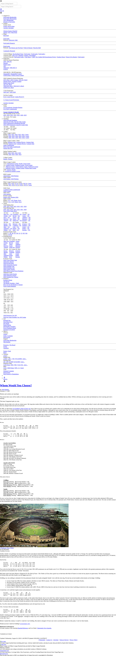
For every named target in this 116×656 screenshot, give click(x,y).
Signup (5, 32)
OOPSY (5, 69)
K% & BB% (18, 359)
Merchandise (6, 342)
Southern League (19, 165)
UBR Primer (10, 368)
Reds (14, 230)
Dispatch (21, 55)
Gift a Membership (8, 20)
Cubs (14, 227)
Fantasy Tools (7, 351)
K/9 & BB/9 (17, 362)
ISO (13, 359)
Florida (14, 169)
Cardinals (15, 225)
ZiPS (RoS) (6, 80)
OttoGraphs (81, 57)
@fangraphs (42, 640)
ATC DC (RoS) (7, 84)
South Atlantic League (22, 166)
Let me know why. (25, 623)
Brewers (15, 224)
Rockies (24, 230)
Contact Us (49, 640)
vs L (9, 200)
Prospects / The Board (9, 345)
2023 (11, 115)
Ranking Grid (11, 142)
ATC (4, 66)
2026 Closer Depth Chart (10, 260)
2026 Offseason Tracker (9, 275)
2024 (8, 115)
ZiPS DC (9, 61)
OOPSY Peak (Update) (17, 75)
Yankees (6, 220)
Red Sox (6, 219)
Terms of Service (64, 640)
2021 (18, 115)
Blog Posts (14, 32)
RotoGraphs (6, 46)
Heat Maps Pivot (7, 322)
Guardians (15, 214)
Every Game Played (8, 97)
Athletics (24, 217)
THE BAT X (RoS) (18, 86)
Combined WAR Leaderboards (11, 189)
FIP (4, 362)
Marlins (6, 225)
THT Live (15, 55)
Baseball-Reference (23, 628)
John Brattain (5, 389)
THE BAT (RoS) (8, 86)
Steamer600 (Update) (16, 74)
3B (17, 233)
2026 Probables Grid (9, 268)
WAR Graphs (7, 191)
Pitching (10, 159)
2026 (9, 134)
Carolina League (19, 168)
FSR (15, 365)
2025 (4, 115)
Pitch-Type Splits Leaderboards (11, 147)
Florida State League (30, 168)
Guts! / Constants (8, 336)
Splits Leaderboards (8, 145)
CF (21, 233)
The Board (6, 281)
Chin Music (28, 57)
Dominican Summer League (12, 171)
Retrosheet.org (4, 653)
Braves (5, 224)
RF (24, 233)
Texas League (28, 165)
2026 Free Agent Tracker (10, 274)
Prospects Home (7, 280)
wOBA (5, 359)
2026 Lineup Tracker (9, 269)
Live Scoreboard (7, 107)
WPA (16, 368)
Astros (24, 216)
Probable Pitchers (17, 107)
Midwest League (10, 166)
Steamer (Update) (16, 81)
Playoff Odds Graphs (20, 122)
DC (11, 214)
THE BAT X (13, 67)
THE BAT (6, 67)
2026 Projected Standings (10, 120)
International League (12, 163)
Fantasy (26, 55)
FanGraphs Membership (9, 17)
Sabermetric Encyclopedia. (44, 628)
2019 (25, 115)
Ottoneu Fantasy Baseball (10, 31)
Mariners (24, 219)
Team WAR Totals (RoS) (10, 211)
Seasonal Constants (8, 371)
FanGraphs (6, 38)
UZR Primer (6, 365)
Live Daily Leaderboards (10, 109)
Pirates (14, 228)
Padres (24, 228)
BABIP (11, 362)
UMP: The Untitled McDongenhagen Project (44, 57)
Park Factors (6, 337)
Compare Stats (30, 142)
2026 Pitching (15, 176)
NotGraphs (27, 54)
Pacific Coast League (24, 163)
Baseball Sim (6, 320)
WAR (4, 368)
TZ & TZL (20, 365)
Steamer (5, 63)
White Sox (15, 220)
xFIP (7, 362)
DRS (12, 365)
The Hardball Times (18, 54)
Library (5, 334)
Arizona (9, 169)
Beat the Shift (37, 48)
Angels (24, 214)
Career (27, 134)
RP (11, 235)
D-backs (24, 224)
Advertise (55, 640)
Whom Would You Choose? (16, 385)
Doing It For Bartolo (71, 57)
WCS (25, 183)
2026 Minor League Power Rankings (13, 271)
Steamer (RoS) (7, 81)
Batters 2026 (6, 197)
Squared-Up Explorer (9, 329)
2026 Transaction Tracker (10, 265)
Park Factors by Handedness (11, 374)
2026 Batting (6, 176)
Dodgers (24, 225)
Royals (14, 216)
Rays (5, 217)
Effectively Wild (13, 40)
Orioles (6, 216)
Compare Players (20, 142)
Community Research (9, 51)
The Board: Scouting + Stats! (11, 283)
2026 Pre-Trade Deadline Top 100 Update (14, 317)
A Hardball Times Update (7, 548)
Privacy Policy (74, 640)
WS (13, 183)
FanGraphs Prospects (9, 43)
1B (10, 233)
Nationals (6, 228)
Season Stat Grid (7, 148)
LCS (16, 183)
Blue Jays (6, 214)
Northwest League (33, 166)
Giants (24, 227)
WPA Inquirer (7, 194)
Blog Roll (6, 35)
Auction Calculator (8, 28)
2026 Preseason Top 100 (10, 315)
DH (26, 233)
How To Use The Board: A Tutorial (13, 284)
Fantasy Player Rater (9, 26)
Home (15, 200)
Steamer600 (6, 74)
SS (15, 233)
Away (19, 200)
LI (18, 368)
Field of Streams (28, 48)
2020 (21, 115)
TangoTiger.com (4, 650)
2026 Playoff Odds (8, 122)
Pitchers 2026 (14, 197)
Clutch (22, 368)
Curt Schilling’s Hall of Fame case (21, 408)
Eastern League (10, 165)
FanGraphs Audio (19, 57)
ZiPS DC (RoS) (23, 80)
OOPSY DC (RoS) (8, 87)
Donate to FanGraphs (9, 22)
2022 (15, 115)
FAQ (9, 32)
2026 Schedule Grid (8, 266)
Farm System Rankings (9, 286)
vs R (12, 200)
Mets (5, 227)
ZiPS (4, 61)
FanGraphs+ (42, 54)
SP (9, 235)
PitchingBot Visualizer (9, 326)
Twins (14, 219)
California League (10, 168)
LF (19, 233)
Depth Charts (7, 64)
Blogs (5, 352)
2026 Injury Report (8, 261)
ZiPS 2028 (13, 92)
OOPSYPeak (7, 75)
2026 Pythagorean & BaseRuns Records (14, 123)
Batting (5, 159)
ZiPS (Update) (14, 80)
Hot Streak (6, 323)
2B (12, 233)
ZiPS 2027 (6, 92)
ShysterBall (32, 55)
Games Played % (19, 97)
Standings (6, 348)
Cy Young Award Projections (11, 100)
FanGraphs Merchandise (10, 18)
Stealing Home (61, 57)
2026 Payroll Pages (8, 263)
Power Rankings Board (9, 328)
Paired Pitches (7, 325)
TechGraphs (34, 54)
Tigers (14, 217)
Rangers (24, 220)
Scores (5, 346)
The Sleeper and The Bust (16, 48)
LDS (20, 183)
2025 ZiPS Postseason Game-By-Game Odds (15, 125)
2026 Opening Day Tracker (10, 277)
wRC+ (10, 359)
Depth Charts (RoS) (8, 83)
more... (24, 359)
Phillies (6, 230)
